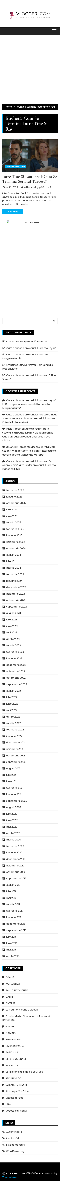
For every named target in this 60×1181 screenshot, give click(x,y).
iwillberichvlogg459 (34, 187)
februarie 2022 (15, 729)
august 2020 (13, 807)
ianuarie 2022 (14, 736)
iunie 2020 (12, 820)
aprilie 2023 (13, 639)
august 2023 (13, 613)
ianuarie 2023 (14, 658)
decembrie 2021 (15, 742)
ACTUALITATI (13, 984)
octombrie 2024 (16, 548)
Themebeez (9, 1177)
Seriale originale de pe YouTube (24, 1072)
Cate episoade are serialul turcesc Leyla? (31, 348)
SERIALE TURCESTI (16, 166)
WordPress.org (15, 1151)
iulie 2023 (11, 619)
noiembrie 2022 (15, 671)
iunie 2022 (12, 704)
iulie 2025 (11, 509)
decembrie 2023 (16, 587)
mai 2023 (11, 632)
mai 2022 (11, 710)
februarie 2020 (15, 846)
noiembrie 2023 (15, 594)
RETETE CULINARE (16, 1059)
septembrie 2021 (16, 762)
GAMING (11, 1033)
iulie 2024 (11, 561)
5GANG (10, 977)
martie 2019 (13, 904)
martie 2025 (13, 522)
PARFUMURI (12, 1052)
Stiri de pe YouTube (17, 1091)
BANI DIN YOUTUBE (17, 990)
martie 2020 (13, 839)
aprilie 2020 (13, 833)
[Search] (54, 321)
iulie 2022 (11, 697)
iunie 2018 (12, 943)
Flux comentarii (15, 1145)
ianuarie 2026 (14, 496)
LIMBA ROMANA (15, 1046)
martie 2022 (13, 723)
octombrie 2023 (16, 600)
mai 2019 (11, 898)
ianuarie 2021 (14, 794)
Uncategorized (14, 1098)
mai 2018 (11, 949)
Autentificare (14, 1132)
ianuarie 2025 (14, 535)
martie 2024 (13, 568)
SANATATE (12, 1065)
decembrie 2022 (16, 665)
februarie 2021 (14, 788)
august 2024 (13, 555)
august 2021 (13, 768)
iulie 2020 (11, 814)
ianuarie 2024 (14, 581)
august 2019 (13, 885)
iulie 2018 (11, 936)
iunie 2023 (12, 626)
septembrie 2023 (16, 606)
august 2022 (13, 691)
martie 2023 (13, 645)
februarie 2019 (14, 911)
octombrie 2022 (16, 678)
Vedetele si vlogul (16, 1110)
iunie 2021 (11, 781)
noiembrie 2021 (15, 749)
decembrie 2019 (15, 859)
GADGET (11, 1026)
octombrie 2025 (16, 503)
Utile (8, 1104)
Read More (12, 211)
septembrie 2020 (16, 801)
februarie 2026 (15, 490)
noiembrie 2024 (15, 542)
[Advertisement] (30, 69)
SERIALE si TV (13, 1078)
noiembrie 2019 (15, 865)
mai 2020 (11, 826)
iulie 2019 (11, 891)
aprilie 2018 (13, 956)
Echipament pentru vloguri (22, 1009)
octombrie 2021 (15, 755)
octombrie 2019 (15, 872)
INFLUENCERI (13, 1039)
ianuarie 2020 (14, 852)
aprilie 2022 (13, 716)
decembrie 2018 (16, 924)
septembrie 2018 (16, 930)
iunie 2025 (12, 516)
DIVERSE (10, 1003)
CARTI (9, 997)
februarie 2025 (15, 529)
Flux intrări (12, 1138)
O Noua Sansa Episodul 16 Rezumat (27, 341)
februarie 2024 (15, 574)
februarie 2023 (15, 652)
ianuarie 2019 (14, 917)
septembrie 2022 (16, 684)
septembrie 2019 (16, 878)
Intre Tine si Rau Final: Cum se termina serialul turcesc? (29, 179)
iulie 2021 (11, 775)
